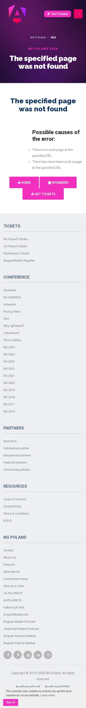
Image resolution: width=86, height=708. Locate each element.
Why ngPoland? (13, 326)
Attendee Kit (11, 571)
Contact (8, 550)
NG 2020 (9, 383)
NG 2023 (9, 361)
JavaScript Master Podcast (21, 628)
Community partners (16, 469)
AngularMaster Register (19, 260)
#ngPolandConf (27, 687)
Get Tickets (60, 14)
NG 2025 (9, 347)
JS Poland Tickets (15, 246)
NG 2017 (9, 404)
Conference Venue (15, 579)
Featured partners (15, 462)
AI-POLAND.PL (12, 600)
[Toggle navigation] (78, 14)
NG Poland (38, 37)
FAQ (6, 318)
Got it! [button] (10, 702)
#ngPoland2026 (57, 687)
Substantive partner (16, 448)
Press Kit (9, 564)
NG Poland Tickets (15, 239)
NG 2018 (9, 397)
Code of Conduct (14, 499)
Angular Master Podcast (19, 621)
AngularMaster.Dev (15, 614)
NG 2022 (9, 368)
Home (26, 182)
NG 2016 (9, 411)
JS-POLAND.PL (13, 593)
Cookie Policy (12, 506)
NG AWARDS (12, 297)
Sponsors (10, 441)
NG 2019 (9, 390)
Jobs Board (11, 333)
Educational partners (17, 455)
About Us (9, 557)
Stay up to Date (13, 586)
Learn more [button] (47, 695)
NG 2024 (9, 354)
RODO (7, 520)
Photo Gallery (12, 340)
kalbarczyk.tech (13, 607)
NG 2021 (9, 375)
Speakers (59, 182)
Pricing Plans (11, 311)
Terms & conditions (16, 513)
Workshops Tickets (16, 253)
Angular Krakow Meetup (19, 643)
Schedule (9, 304)
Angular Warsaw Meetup (19, 636)
